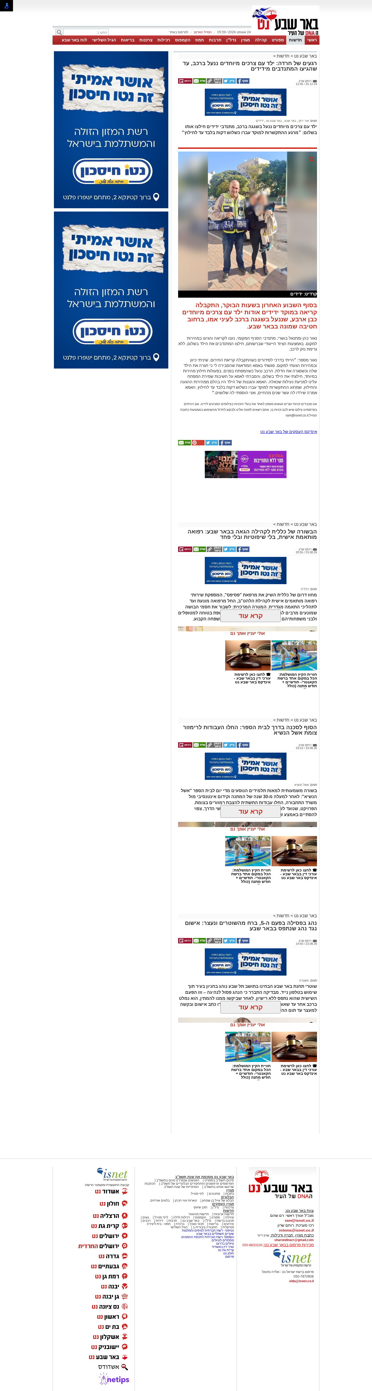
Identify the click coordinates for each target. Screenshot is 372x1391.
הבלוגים (227, 1197)
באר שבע (289, 120)
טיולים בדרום (224, 1243)
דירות (159, 1221)
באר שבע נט (305, 56)
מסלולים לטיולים (223, 1240)
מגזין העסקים (223, 1204)
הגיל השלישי (104, 40)
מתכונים (214, 1194)
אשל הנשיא (301, 784)
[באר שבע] (285, 35)
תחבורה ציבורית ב (205, 1227)
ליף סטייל (197, 1194)
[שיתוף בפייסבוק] (242, 82)
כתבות (229, 1194)
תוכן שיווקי (200, 1207)
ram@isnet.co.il (299, 1220)
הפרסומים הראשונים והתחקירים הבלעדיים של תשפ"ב (197, 1183)
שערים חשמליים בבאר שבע (215, 1234)
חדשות (295, 40)
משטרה (304, 980)
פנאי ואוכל (197, 1224)
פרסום (229, 1257)
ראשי (312, 40)
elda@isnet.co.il (301, 1281)
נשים (145, 1217)
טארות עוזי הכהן (186, 1200)
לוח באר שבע (74, 40)
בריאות (128, 40)
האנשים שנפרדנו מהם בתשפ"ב (177, 1180)
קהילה (261, 40)
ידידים (260, 120)
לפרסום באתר (178, 32)
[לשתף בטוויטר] (229, 82)
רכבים (146, 1221)
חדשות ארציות (224, 1214)
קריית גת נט (226, 1250)
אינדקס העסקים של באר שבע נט (288, 431)
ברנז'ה (180, 1224)
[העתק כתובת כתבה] (214, 82)
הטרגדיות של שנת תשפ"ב (181, 1187)
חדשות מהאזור (198, 1214)
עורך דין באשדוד (223, 1247)
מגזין (245, 40)
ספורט (278, 40)
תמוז (199, 40)
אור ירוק (303, 120)
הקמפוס (182, 40)
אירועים (229, 1224)
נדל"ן (231, 40)
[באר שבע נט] (282, 1198)
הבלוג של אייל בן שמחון (218, 1200)
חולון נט (228, 1253)
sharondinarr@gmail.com (294, 1240)
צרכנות (146, 40)
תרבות (215, 40)
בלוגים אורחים (160, 1200)
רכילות (163, 40)
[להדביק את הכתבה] (198, 444)
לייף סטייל (161, 1217)
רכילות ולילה (181, 1217)
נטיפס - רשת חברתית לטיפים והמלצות (208, 1230)
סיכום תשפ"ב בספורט (219, 1180)
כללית (305, 589)
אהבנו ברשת (225, 1221)
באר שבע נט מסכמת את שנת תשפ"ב (204, 1177)
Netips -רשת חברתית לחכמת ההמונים (207, 1237)
